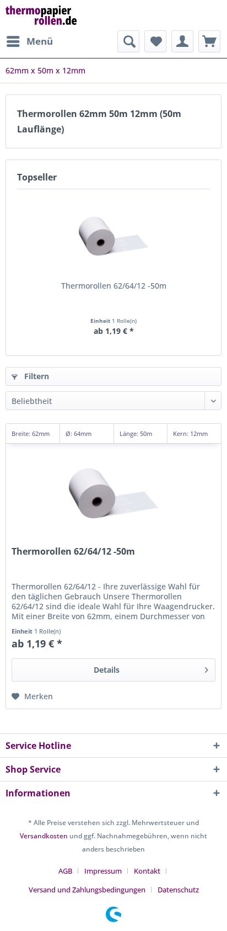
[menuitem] (29, 41)
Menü (39, 41)
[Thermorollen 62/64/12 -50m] (113, 236)
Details (107, 669)
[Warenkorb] (209, 41)
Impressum (103, 871)
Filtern (35, 376)
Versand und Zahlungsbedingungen (87, 890)
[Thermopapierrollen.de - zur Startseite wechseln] (41, 15)
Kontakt (147, 871)
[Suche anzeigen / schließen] (128, 41)
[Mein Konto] (182, 41)
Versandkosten (44, 835)
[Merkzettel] (155, 41)
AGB (65, 871)
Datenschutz (178, 890)
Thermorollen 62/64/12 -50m (113, 285)
